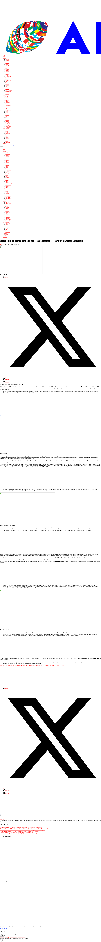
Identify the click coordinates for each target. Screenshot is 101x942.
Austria (7, 59)
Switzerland (8, 76)
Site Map (7, 937)
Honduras (7, 118)
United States (8, 126)
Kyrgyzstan (8, 102)
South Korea (8, 105)
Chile (6, 132)
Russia (6, 75)
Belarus (7, 65)
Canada (7, 117)
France (6, 79)
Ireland (7, 74)
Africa (4, 107)
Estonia (7, 66)
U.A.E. (7, 106)
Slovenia (7, 94)
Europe (4, 58)
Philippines (7, 103)
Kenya (6, 111)
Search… (5, 143)
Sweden (7, 70)
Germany (7, 85)
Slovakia (7, 87)
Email (1, 934)
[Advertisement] (44, 404)
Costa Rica (7, 122)
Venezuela (7, 138)
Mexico (7, 120)
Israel (6, 99)
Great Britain (8, 91)
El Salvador (8, 127)
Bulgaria (7, 77)
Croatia (7, 84)
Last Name (2, 932)
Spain (6, 64)
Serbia (6, 81)
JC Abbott (2, 244)
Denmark (7, 60)
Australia (5, 139)
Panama (7, 121)
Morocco (7, 113)
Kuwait (7, 100)
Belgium (7, 71)
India (6, 97)
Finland (7, 73)
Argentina (7, 129)
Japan (6, 101)
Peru (6, 136)
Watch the (2, 665)
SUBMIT (2, 935)
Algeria (7, 108)
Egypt (6, 112)
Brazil (6, 131)
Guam (6, 141)
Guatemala (7, 123)
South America (6, 128)
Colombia (7, 133)
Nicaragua (7, 125)
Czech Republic (8, 90)
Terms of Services (13, 937)
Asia (4, 95)
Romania (7, 69)
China (6, 96)
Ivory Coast (8, 110)
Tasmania (7, 142)
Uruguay (7, 137)
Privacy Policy (21, 937)
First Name (2, 931)
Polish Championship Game (11, 665)
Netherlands (8, 80)
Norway (7, 86)
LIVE (4, 56)
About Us (2, 937)
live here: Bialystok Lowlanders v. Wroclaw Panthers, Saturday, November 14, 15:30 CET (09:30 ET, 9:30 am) (41, 665)
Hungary (7, 61)
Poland (7, 92)
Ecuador (7, 134)
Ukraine (7, 89)
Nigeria (7, 115)
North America (6, 116)
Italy (6, 68)
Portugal (7, 63)
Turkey (7, 82)
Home (4, 55)
